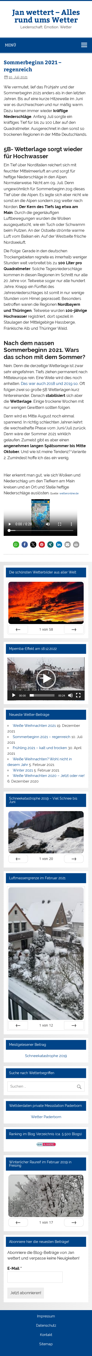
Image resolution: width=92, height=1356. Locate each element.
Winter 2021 (23, 770)
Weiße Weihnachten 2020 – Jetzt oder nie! (49, 775)
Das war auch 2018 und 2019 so (49, 383)
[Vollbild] (78, 695)
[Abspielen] (13, 695)
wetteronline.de (69, 493)
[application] (45, 678)
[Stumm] (70, 695)
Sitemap (46, 1344)
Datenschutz (46, 1325)
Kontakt (46, 1335)
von (46, 629)
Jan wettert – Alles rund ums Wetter (46, 15)
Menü (10, 45)
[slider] (42, 695)
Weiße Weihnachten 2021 (34, 725)
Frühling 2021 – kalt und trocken (40, 748)
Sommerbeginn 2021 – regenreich (41, 737)
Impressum (46, 1316)
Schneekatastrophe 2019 (46, 1056)
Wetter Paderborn (46, 1117)
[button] (16, 544)
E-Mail (14, 1268)
